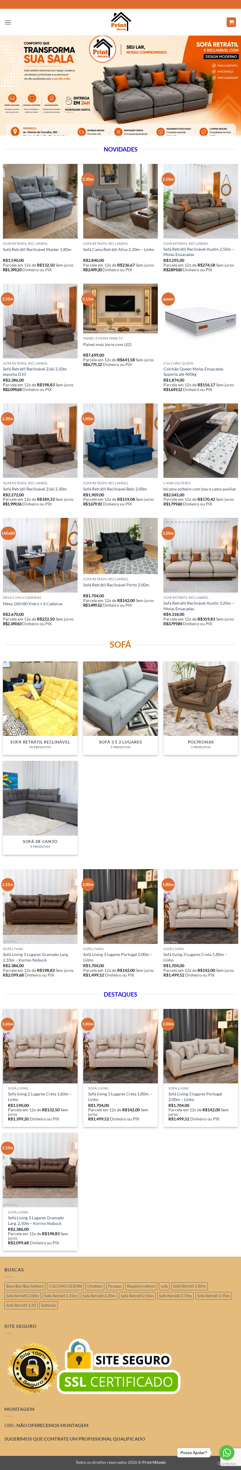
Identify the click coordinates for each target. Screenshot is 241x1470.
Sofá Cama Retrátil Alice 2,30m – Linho (118, 249)
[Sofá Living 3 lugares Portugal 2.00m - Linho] (200, 1046)
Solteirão (48, 1305)
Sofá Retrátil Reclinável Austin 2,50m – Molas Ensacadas (198, 252)
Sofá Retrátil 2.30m (99, 1295)
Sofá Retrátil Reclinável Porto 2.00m (116, 584)
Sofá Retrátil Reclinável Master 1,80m (37, 249)
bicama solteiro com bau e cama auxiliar (199, 488)
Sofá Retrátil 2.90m (213, 1295)
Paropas (115, 1286)
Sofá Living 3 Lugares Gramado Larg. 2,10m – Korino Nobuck (35, 957)
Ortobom (95, 1286)
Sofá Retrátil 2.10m (60, 1295)
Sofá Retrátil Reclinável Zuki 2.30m (35, 488)
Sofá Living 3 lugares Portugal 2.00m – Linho (118, 957)
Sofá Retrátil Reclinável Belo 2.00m (115, 488)
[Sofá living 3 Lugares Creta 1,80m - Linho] (120, 1046)
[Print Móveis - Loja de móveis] (120, 22)
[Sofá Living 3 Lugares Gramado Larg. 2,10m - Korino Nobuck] (40, 1170)
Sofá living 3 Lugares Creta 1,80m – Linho (195, 957)
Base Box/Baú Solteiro (24, 1286)
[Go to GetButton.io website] (226, 1464)
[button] (7, 22)
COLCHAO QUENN (65, 1286)
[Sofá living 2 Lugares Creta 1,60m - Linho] (40, 1046)
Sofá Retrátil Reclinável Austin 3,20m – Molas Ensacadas (198, 606)
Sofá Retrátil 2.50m (137, 1295)
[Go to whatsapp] (227, 1452)
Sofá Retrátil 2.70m (175, 1295)
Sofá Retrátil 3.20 (21, 1305)
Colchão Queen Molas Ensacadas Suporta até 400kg (193, 371)
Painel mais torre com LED (107, 344)
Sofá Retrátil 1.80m (189, 1286)
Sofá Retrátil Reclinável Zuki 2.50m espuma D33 (35, 371)
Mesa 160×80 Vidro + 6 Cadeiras (33, 603)
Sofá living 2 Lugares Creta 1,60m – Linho (40, 1096)
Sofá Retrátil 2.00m (22, 1295)
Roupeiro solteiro (141, 1286)
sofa (164, 1286)
